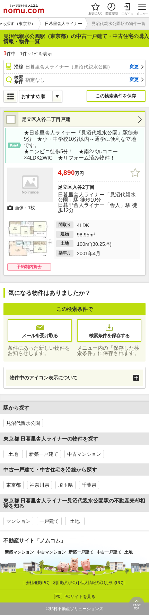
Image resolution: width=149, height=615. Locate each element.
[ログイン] (127, 8)
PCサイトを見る (79, 596)
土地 (13, 454)
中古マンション (84, 454)
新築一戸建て (43, 454)
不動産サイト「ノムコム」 (34, 540)
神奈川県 (39, 485)
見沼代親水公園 (23, 423)
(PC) (38, 583)
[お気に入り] (95, 8)
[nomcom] (23, 8)
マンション (18, 521)
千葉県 (89, 485)
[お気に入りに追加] (135, 172)
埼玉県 (65, 485)
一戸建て (49, 521)
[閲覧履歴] (111, 8)
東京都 (13, 485)
